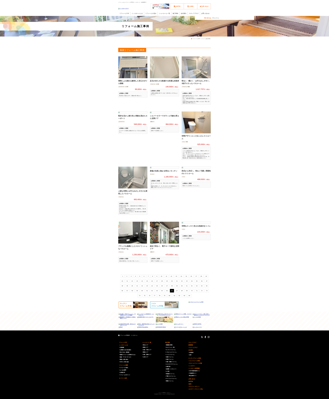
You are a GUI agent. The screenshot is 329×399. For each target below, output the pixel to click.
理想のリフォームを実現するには (127, 354)
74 (139, 295)
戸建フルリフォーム (170, 376)
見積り (190, 384)
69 (187, 290)
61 (147, 290)
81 (174, 295)
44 (152, 286)
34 (192, 281)
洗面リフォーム (169, 357)
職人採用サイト (193, 375)
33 (187, 281)
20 (122, 281)
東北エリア (145, 345)
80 (169, 295)
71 (196, 290)
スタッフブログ (192, 342)
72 (201, 290)
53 (196, 286)
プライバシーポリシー (194, 386)
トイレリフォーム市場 (194, 360)
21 (127, 281)
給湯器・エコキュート (171, 369)
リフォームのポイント (125, 374)
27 (157, 281)
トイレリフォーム (170, 354)
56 (122, 290)
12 (171, 276)
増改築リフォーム (170, 373)
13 (176, 276)
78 (159, 295)
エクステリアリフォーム (172, 364)
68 (182, 290)
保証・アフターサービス (125, 357)
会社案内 (190, 350)
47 (167, 286)
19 (206, 276)
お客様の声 (122, 372)
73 (206, 290)
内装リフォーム (169, 359)
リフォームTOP (123, 342)
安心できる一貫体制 (124, 352)
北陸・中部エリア (147, 349)
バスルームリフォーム (171, 352)
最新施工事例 (169, 345)
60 (142, 290)
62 (152, 290)
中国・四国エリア (147, 354)
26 (152, 281)
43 (147, 286)
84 (189, 295)
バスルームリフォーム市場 (195, 363)
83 (184, 295)
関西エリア (145, 352)
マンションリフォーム (171, 378)
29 (167, 281)
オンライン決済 (123, 378)
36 (201, 281)
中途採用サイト (193, 373)
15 (186, 276)
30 (172, 281)
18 (201, 276)
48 (172, 286)
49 (177, 286)
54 (201, 286)
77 (154, 295)
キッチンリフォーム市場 (194, 358)
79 (164, 295)
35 (196, 281)
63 (157, 290)
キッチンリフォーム (170, 349)
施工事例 (167, 342)
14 (181, 276)
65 (167, 290)
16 (191, 276)
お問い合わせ (191, 379)
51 (187, 286)
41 (137, 286)
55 (206, 286)
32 (182, 281)
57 (127, 290)
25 (147, 281)
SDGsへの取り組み (124, 361)
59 (137, 290)
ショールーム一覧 (157, 6)
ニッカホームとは (123, 345)
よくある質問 (123, 370)
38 (122, 286)
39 (127, 286)
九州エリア (145, 357)
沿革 (190, 354)
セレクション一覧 (170, 347)
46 (162, 286)
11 (166, 276)
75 (144, 295)
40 (132, 286)
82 (179, 295)
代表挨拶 (122, 347)
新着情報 (190, 345)
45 (157, 286)
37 (206, 281)
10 (161, 276)
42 (142, 286)
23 (137, 281)
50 (182, 286)
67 (177, 290)
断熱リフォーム (169, 381)
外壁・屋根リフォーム (171, 361)
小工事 (167, 371)
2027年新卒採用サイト (194, 370)
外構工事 (168, 366)
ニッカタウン (191, 365)
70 (192, 290)
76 (149, 295)
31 (177, 281)
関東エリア (145, 347)
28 (162, 281)
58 (132, 290)
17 (196, 276)
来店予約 (190, 381)
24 (142, 281)
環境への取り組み (124, 359)
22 (132, 281)
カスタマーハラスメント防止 (195, 389)
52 (192, 286)
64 (162, 290)
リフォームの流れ (124, 367)
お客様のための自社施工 (125, 349)
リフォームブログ (192, 347)
